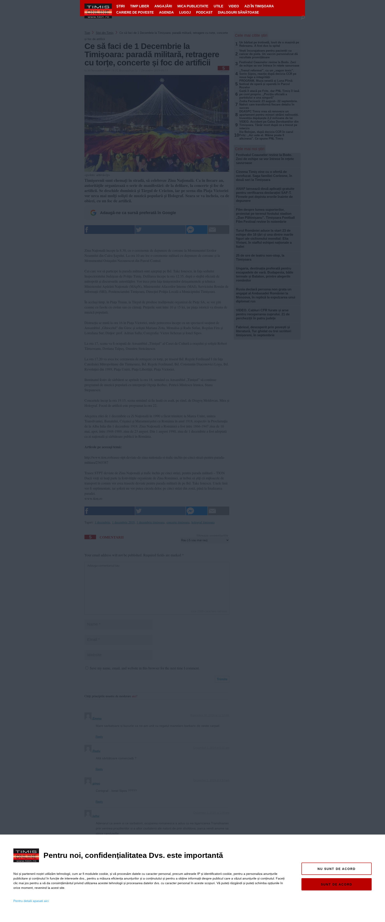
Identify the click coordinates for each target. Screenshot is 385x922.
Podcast (204, 12)
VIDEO (234, 6)
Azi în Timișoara (259, 6)
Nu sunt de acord (336, 869)
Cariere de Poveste (135, 12)
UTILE (218, 6)
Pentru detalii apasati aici (31, 901)
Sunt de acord (336, 884)
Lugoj (185, 12)
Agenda (166, 12)
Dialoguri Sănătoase (238, 12)
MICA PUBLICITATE (192, 6)
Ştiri (120, 6)
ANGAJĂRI (163, 6)
